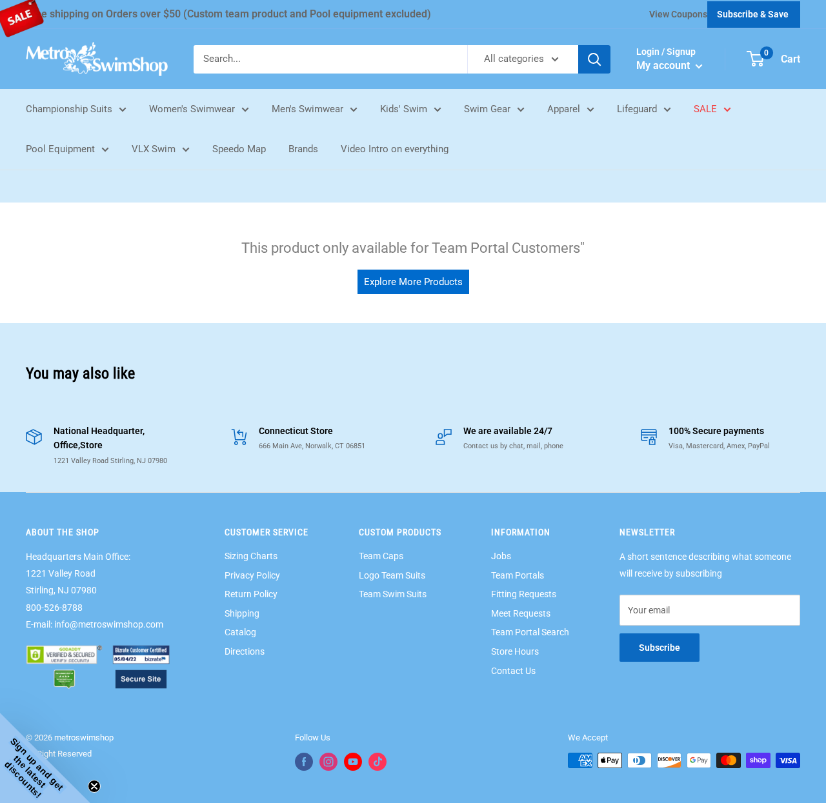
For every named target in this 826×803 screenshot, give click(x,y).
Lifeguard (637, 109)
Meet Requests (520, 613)
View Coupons (678, 14)
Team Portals (517, 575)
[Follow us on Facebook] (304, 762)
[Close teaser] (94, 786)
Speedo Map (239, 149)
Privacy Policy (252, 575)
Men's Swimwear (307, 109)
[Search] (594, 59)
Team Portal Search (530, 632)
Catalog (240, 632)
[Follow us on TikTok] (377, 762)
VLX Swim (154, 149)
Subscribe (659, 647)
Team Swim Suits (393, 594)
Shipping (242, 613)
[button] (45, 758)
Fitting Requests (523, 594)
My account (664, 65)
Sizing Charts (251, 556)
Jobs (501, 556)
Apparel (563, 109)
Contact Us (513, 671)
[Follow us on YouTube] (353, 762)
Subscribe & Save (753, 14)
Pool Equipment (60, 149)
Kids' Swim (403, 109)
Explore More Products (413, 282)
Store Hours (515, 651)
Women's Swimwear (192, 109)
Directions (245, 651)
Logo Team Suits (392, 575)
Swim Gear (487, 109)
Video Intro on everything (394, 149)
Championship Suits (69, 109)
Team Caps (381, 556)
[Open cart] (755, 58)
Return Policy (251, 594)
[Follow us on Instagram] (328, 762)
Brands (303, 149)
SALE (705, 109)
